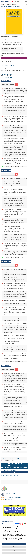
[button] (12, 1)
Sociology (5, 480)
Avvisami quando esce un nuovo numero (10, 475)
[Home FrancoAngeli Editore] (5, 1)
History (4, 483)
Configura (14, 550)
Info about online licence (7, 67)
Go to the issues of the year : (11, 458)
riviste (5, 6)
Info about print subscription (8, 65)
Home (2, 6)
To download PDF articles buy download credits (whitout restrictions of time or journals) (14, 465)
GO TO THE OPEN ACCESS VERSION (14, 58)
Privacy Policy (14, 553)
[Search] (27, 4)
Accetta (14, 544)
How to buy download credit (9, 470)
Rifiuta (14, 547)
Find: (2, 4)
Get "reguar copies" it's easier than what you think (13, 498)
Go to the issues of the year (9, 48)
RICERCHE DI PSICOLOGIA (13, 6)
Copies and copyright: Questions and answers (10, 494)
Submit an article (14, 472)
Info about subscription (7, 77)
